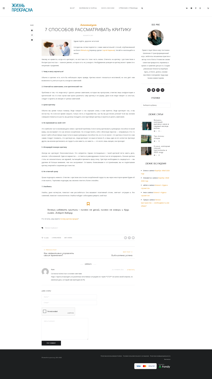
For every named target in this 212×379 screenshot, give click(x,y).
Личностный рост (88, 25)
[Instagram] (200, 8)
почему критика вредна (69, 219)
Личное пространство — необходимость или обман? (155, 203)
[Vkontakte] (187, 8)
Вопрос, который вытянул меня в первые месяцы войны (161, 124)
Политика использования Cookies (111, 356)
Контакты (167, 359)
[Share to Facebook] (125, 237)
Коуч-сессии (107, 8)
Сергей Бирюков (108, 50)
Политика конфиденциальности (160, 356)
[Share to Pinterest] (129, 237)
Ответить (131, 270)
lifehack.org (85, 50)
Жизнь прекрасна (22, 8)
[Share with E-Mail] (133, 237)
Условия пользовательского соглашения (136, 356)
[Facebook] (191, 8)
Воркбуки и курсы (88, 8)
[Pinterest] (195, 8)
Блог (72, 8)
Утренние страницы (128, 8)
